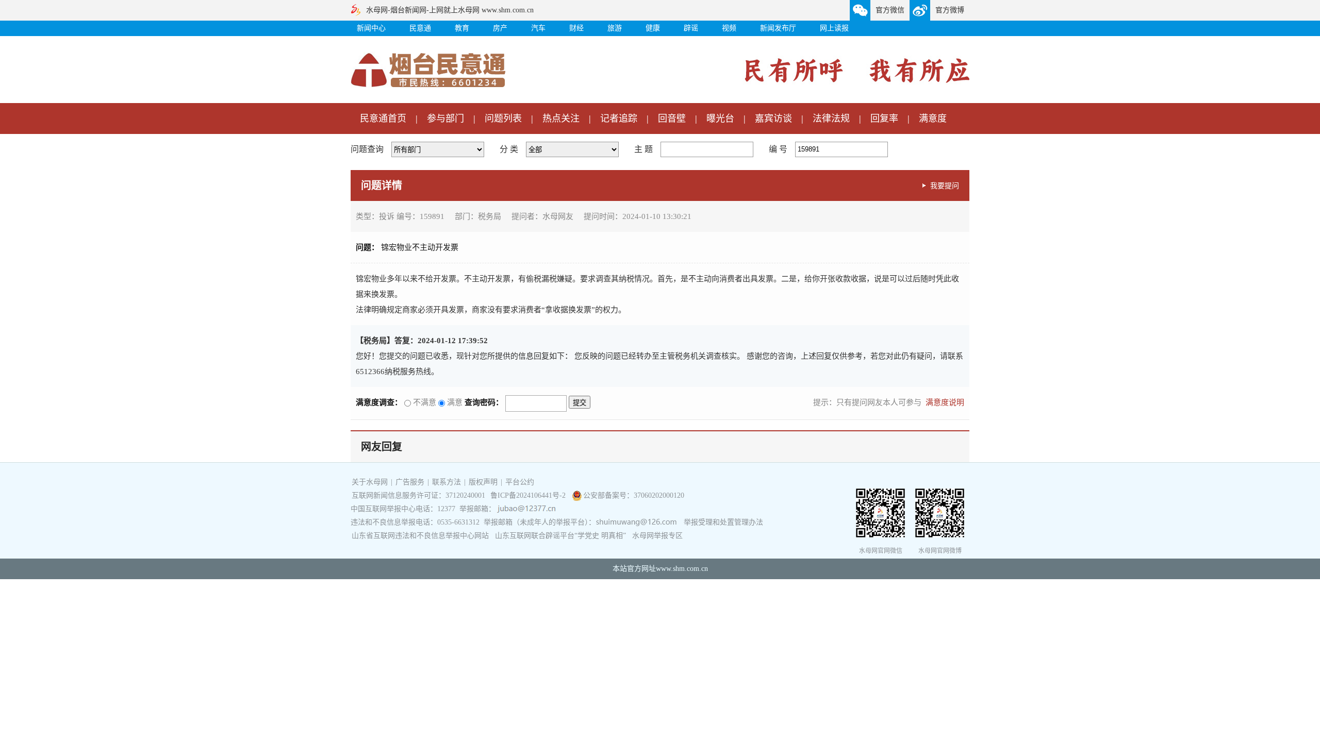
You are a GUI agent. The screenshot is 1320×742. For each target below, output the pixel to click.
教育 (462, 28)
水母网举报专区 (657, 535)
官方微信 (890, 10)
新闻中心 (371, 28)
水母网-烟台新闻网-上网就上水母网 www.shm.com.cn (450, 10)
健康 (653, 28)
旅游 (614, 28)
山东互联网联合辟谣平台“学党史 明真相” (560, 535)
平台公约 (519, 482)
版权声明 (483, 482)
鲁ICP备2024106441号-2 (529, 495)
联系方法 (446, 482)
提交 (579, 403)
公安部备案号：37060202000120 (633, 495)
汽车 (538, 28)
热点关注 (561, 118)
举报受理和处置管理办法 (723, 522)
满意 (454, 402)
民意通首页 (383, 118)
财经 (576, 28)
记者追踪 (618, 118)
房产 (500, 28)
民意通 (420, 28)
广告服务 (409, 482)
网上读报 (834, 28)
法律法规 (831, 118)
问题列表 (503, 118)
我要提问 (944, 185)
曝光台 (720, 118)
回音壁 (672, 118)
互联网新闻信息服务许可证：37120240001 (418, 495)
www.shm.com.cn (682, 568)
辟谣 (691, 28)
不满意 (423, 402)
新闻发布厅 (778, 28)
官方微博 (949, 10)
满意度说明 (945, 402)
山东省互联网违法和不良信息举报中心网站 (420, 535)
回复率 (884, 118)
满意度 (933, 118)
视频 (729, 28)
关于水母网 (371, 482)
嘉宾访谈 (773, 118)
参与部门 (445, 118)
